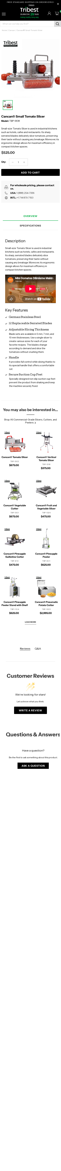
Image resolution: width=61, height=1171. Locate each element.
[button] (33, 766)
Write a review (30, 710)
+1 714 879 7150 (25, 197)
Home (4, 30)
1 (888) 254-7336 (25, 192)
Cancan (11, 30)
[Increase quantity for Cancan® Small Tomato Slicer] (24, 162)
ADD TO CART (30, 172)
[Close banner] (58, 3)
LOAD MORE (30, 622)
